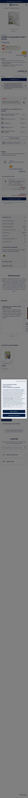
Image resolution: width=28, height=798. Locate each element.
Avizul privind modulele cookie (16, 406)
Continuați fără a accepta (21, 381)
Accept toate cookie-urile (14, 415)
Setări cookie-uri (14, 411)
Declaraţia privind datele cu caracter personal (12, 407)
